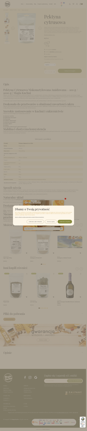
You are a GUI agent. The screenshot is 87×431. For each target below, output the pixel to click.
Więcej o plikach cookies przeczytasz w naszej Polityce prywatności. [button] (29, 217)
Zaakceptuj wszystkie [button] (65, 221)
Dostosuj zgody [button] (51, 221)
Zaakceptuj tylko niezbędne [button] (35, 221)
